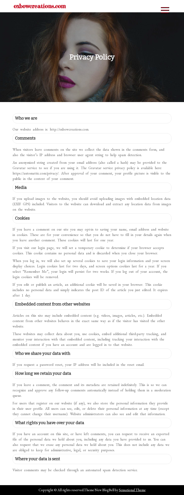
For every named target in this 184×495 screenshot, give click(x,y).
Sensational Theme (132, 490)
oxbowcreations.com (40, 5)
